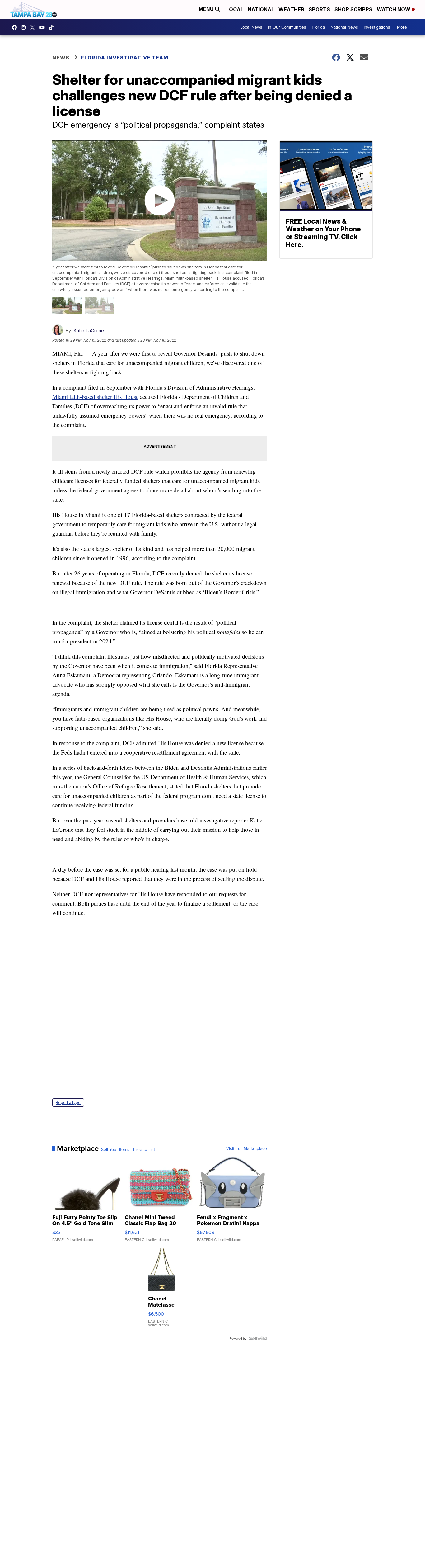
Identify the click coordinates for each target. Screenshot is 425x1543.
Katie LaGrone (88, 331)
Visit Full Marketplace (246, 1148)
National (261, 9)
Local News (251, 27)
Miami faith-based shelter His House (95, 396)
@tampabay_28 (53, 27)
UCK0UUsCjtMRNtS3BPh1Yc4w (43, 27)
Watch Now (394, 9)
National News (344, 27)
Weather (291, 9)
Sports (319, 9)
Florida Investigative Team (124, 57)
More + (403, 27)
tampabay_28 (25, 27)
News (60, 57)
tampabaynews (16, 27)
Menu (207, 9)
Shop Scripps (353, 9)
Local (234, 9)
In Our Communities (287, 27)
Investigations (377, 27)
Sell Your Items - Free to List (128, 1149)
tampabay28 (34, 27)
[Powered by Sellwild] (258, 1338)
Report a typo (68, 1102)
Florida (318, 27)
